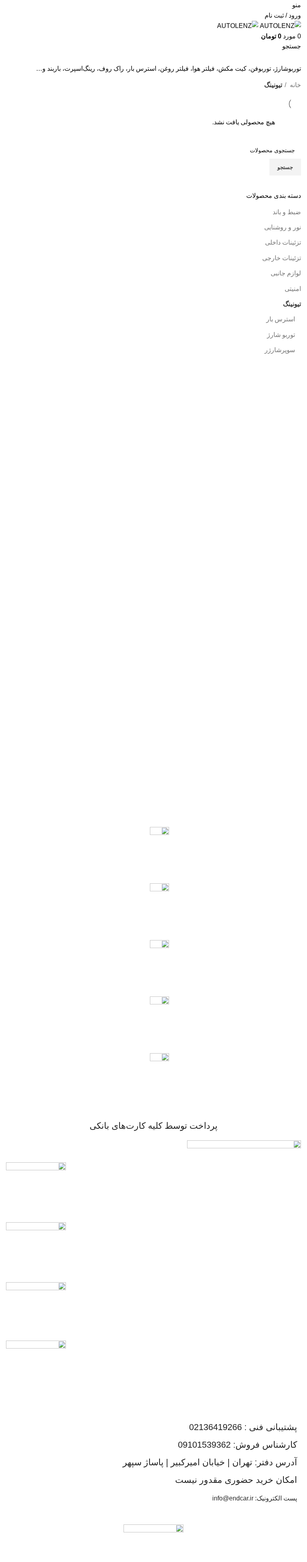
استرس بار (280, 319)
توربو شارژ (281, 334)
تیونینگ (292, 304)
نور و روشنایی (282, 227)
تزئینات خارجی (281, 258)
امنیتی (293, 288)
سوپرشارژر (280, 350)
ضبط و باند (287, 212)
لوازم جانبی (286, 273)
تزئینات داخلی (283, 242)
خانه (294, 85)
